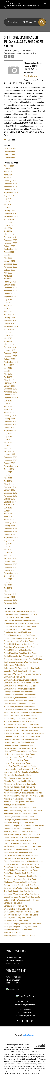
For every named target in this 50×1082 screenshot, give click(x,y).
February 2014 (10, 558)
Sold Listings (9, 157)
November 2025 (10, 187)
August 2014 (9, 540)
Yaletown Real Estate (12, 933)
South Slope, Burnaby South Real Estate (20, 873)
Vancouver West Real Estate (15, 906)
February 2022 (10, 282)
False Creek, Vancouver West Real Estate (21, 715)
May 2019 (8, 374)
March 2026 (9, 178)
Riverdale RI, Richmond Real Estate (18, 852)
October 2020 (9, 323)
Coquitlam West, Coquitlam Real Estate (20, 671)
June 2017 (8, 439)
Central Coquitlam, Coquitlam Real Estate (20, 653)
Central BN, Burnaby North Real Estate (19, 650)
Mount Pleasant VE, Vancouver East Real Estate (23, 793)
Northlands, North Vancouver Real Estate (20, 814)
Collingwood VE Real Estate (15, 665)
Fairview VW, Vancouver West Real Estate (21, 710)
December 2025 (10, 184)
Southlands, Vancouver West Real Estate (20, 879)
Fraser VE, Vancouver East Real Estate (19, 721)
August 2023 (9, 252)
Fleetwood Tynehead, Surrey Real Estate (20, 718)
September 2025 (11, 192)
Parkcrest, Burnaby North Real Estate (19, 822)
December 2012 (10, 600)
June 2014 (8, 546)
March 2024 (9, 234)
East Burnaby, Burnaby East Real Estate (20, 698)
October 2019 (9, 359)
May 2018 (8, 407)
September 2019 (11, 362)
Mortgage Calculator (14, 960)
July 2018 (8, 401)
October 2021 (9, 294)
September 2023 (11, 249)
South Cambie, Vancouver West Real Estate (21, 864)
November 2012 (10, 603)
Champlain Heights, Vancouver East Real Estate (23, 659)
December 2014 (10, 529)
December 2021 (10, 288)
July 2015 (8, 508)
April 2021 (8, 308)
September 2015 (11, 502)
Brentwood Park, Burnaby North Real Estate (21, 623)
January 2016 (9, 490)
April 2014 (8, 552)
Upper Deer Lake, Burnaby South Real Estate (22, 897)
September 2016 (11, 466)
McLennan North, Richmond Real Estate (20, 784)
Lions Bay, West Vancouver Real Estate (20, 766)
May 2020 (8, 338)
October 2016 (9, 463)
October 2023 (9, 246)
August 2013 (9, 576)
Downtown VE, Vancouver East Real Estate (21, 680)
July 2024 (8, 222)
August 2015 (9, 505)
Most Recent (9, 166)
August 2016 (9, 469)
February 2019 (10, 383)
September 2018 (11, 398)
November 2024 (10, 213)
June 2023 (8, 255)
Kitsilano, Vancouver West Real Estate (19, 754)
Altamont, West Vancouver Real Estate (19, 611)
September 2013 (11, 573)
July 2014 (8, 543)
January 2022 (9, 285)
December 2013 (10, 564)
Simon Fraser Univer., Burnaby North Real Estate (23, 861)
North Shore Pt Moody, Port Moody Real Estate (23, 811)
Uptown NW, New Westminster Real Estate (21, 900)
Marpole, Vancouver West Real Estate (19, 781)
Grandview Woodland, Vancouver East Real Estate (24, 733)
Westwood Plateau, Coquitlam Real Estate (21, 915)
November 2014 (10, 532)
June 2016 (8, 475)
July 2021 (8, 300)
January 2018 (9, 418)
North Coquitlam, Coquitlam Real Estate (20, 808)
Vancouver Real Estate (13, 903)
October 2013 (9, 570)
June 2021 (8, 303)
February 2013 (10, 594)
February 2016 (10, 487)
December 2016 (10, 457)
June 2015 (8, 511)
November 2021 (10, 291)
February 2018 (10, 416)
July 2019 (8, 368)
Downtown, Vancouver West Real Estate (20, 689)
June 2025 (8, 201)
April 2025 (8, 207)
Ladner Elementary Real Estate (16, 760)
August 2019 (9, 365)
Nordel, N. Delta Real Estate (15, 805)
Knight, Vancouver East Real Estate (18, 757)
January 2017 (9, 454)
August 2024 (9, 219)
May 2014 (8, 549)
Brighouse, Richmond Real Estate (17, 629)
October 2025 (9, 190)
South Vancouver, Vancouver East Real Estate (22, 876)
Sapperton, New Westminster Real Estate (21, 855)
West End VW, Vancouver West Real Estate (21, 912)
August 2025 (9, 196)
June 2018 (8, 404)
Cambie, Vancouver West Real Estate (19, 641)
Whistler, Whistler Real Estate (16, 921)
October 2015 (9, 499)
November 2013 (10, 567)
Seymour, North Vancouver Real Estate (19, 858)
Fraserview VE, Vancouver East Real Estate (21, 724)
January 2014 (9, 561)
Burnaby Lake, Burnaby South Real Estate (20, 638)
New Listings (9, 151)
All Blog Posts (10, 148)
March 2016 (9, 484)
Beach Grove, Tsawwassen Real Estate (19, 620)
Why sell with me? (13, 977)
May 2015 (8, 514)
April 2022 (8, 276)
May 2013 (8, 585)
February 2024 (10, 237)
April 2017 (8, 445)
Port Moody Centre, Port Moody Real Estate (22, 834)
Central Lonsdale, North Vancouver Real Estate (23, 656)
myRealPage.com (29, 1035)
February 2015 (10, 523)
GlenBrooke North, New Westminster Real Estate (23, 727)
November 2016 (10, 460)
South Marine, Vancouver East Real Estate (21, 870)
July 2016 (8, 472)
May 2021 (8, 306)
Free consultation (13, 983)
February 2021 (10, 314)
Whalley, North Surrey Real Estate (17, 918)
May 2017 (8, 442)
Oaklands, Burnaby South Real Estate (19, 817)
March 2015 (9, 520)
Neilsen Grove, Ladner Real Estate (18, 799)
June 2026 (8, 169)
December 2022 (10, 264)
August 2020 (9, 329)
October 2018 (9, 395)
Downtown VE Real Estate (14, 677)
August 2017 (9, 433)
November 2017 (10, 424)
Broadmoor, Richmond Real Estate (17, 632)
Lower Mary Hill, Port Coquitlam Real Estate (21, 772)
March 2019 (9, 380)
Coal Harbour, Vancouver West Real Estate (21, 662)
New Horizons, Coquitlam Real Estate (19, 802)
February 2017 (10, 451)
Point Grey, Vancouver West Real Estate (20, 831)
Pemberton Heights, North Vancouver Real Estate (24, 826)
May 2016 (8, 478)
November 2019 (10, 356)
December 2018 (10, 389)
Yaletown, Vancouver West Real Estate (24, 53)
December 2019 (10, 353)
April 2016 (8, 481)
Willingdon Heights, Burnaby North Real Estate (22, 924)
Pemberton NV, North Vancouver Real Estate (22, 829)
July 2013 (8, 579)
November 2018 (10, 392)
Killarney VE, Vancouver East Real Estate (20, 751)
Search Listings (12, 963)
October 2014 (9, 534)
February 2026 (10, 181)
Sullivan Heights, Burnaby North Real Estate (21, 885)
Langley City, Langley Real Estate (17, 763)
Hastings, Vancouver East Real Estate (19, 742)
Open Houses (9, 154)
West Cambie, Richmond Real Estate (18, 909)
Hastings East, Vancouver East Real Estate (21, 739)
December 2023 (10, 240)
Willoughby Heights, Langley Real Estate (20, 927)
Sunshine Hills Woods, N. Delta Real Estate (21, 888)
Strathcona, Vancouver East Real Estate (20, 882)
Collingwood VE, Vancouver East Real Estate (22, 668)
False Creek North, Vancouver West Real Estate (23, 712)
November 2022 (10, 267)
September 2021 (11, 297)
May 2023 (8, 258)
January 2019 (9, 386)
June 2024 (8, 225)
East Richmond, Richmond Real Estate (19, 704)
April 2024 (8, 231)
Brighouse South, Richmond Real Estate (20, 626)
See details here (30, 76)
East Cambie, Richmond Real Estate (18, 701)
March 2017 (9, 448)
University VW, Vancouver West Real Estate (21, 894)
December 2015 (10, 493)
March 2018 (9, 413)
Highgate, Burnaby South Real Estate (18, 745)
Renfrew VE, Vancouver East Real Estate (20, 849)
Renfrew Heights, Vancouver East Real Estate (22, 846)
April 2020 (8, 341)
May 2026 (8, 172)
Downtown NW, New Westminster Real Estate (22, 674)
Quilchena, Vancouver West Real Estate (20, 843)
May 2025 (8, 204)
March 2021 (9, 311)
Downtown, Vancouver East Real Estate (20, 686)
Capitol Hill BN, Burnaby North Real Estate (21, 644)
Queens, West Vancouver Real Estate (19, 840)
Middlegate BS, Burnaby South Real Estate (21, 790)
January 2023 (9, 261)
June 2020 (8, 335)
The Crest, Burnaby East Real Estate (18, 891)
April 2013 (8, 588)
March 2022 (9, 279)
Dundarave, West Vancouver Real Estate (20, 695)
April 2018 (8, 410)
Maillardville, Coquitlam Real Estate (18, 775)
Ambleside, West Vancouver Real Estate (20, 614)
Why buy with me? (13, 957)
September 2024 (11, 216)
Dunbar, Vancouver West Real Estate (18, 692)
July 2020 (8, 332)
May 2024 (8, 228)
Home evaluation (13, 980)
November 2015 (10, 496)
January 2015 (9, 526)
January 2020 (9, 350)
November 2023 (10, 243)
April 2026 (8, 175)
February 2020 (10, 347)
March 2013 (9, 591)
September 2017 (11, 430)
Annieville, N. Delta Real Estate (16, 617)
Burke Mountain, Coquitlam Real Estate (19, 635)
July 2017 (8, 436)
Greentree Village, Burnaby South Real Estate (22, 736)
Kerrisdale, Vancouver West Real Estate (20, 748)
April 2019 (8, 377)
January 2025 (9, 210)
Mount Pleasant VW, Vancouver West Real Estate (24, 796)
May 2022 (8, 273)
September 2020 (11, 326)
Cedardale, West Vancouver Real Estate (20, 647)
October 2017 (9, 427)
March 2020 (9, 344)
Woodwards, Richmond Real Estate (18, 930)
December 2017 (10, 422)
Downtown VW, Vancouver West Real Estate (22, 683)
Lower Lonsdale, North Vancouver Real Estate (22, 769)
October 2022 (9, 270)
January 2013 (9, 597)
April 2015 (8, 517)
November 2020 (10, 320)
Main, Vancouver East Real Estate (17, 778)
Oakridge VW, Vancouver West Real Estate (21, 820)
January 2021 (9, 317)
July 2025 (8, 198)
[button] (18, 1021)
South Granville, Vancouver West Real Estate (22, 867)
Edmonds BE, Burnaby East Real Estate (19, 707)
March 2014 (9, 555)
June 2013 (8, 582)
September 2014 (11, 537)
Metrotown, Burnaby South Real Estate (19, 787)
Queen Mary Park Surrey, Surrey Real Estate (21, 837)
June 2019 (8, 371)
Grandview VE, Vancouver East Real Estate (21, 730)
